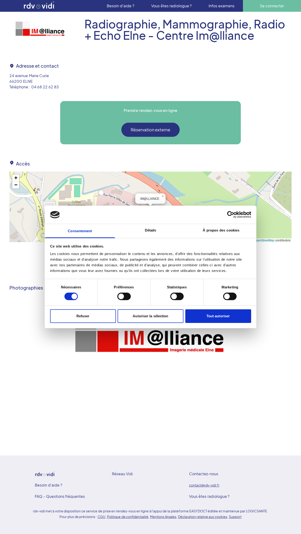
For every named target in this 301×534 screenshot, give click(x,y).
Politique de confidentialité (128, 516)
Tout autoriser (218, 316)
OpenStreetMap (264, 240)
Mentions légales (163, 516)
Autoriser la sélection (150, 316)
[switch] (124, 296)
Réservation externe (150, 129)
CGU (101, 516)
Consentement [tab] (80, 231)
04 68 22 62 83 (45, 86)
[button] (163, 196)
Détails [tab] (150, 230)
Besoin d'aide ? (48, 485)
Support (235, 516)
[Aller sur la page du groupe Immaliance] (40, 29)
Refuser (83, 316)
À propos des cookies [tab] (221, 230)
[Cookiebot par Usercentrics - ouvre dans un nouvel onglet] (230, 214)
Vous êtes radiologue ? (209, 496)
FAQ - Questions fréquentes (60, 496)
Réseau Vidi (122, 473)
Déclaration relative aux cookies (202, 516)
